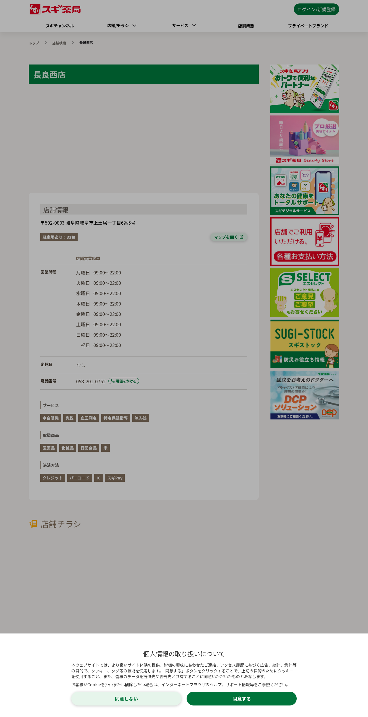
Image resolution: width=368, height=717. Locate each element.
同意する (242, 698)
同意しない (126, 698)
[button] (184, 358)
